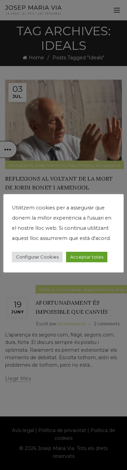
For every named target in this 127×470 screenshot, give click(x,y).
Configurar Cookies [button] (37, 257)
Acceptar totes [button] (86, 257)
